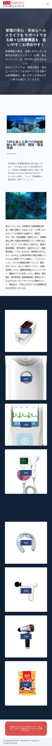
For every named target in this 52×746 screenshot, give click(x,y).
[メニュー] (48, 4)
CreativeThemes (10, 743)
